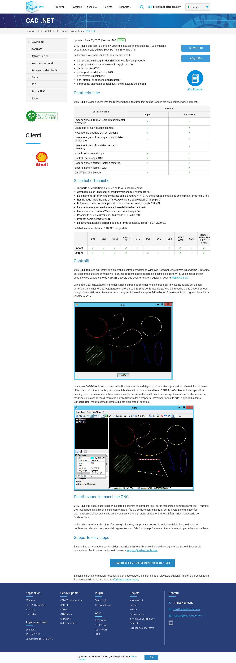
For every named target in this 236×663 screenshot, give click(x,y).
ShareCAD (31, 629)
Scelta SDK (38, 91)
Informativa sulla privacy (142, 618)
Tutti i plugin (101, 600)
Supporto (124, 7)
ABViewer (30, 600)
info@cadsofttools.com (167, 6)
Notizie (133, 609)
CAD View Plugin (103, 605)
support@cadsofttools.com (142, 550)
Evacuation (31, 614)
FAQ (33, 84)
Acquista (92, 7)
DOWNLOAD (196, 48)
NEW (121, 40)
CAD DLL (64, 609)
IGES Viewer (101, 629)
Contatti (134, 605)
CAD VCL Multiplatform (71, 600)
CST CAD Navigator (35, 605)
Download (76, 7)
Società (108, 7)
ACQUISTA (196, 58)
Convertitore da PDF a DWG (39, 639)
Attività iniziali (39, 56)
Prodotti (59, 7)
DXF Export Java (68, 623)
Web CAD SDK (179, 277)
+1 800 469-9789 (183, 602)
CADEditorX (66, 614)
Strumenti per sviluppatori (69, 31)
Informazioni (136, 600)
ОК (151, 657)
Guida (35, 77)
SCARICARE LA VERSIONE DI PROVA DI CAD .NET (142, 563)
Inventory (30, 609)
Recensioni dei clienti (44, 70)
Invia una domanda (42, 63)
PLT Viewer (100, 620)
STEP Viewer (101, 625)
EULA (34, 98)
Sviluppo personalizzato (142, 628)
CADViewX (65, 618)
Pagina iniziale (33, 31)
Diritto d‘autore (137, 614)
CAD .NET (65, 605)
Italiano (195, 7)
